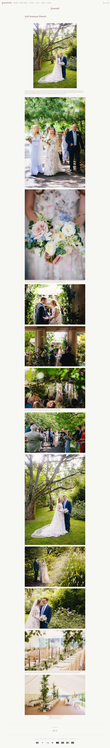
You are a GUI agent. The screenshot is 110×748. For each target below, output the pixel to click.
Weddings (15, 2)
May (26, 18)
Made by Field (73, 738)
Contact (49, 2)
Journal (43, 2)
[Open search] (104, 3)
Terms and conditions (63, 738)
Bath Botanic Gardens (56, 718)
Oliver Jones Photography (58, 715)
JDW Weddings (57, 717)
